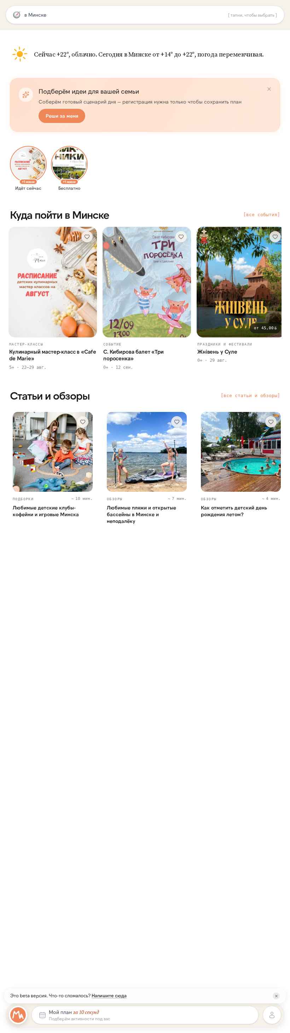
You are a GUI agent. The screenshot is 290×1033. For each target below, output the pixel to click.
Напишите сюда (109, 995)
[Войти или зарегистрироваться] (272, 1015)
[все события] (261, 214)
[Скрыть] (269, 89)
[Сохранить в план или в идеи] (87, 236)
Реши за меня (62, 116)
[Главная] (18, 1015)
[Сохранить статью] (82, 421)
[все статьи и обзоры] (250, 395)
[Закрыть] (276, 995)
